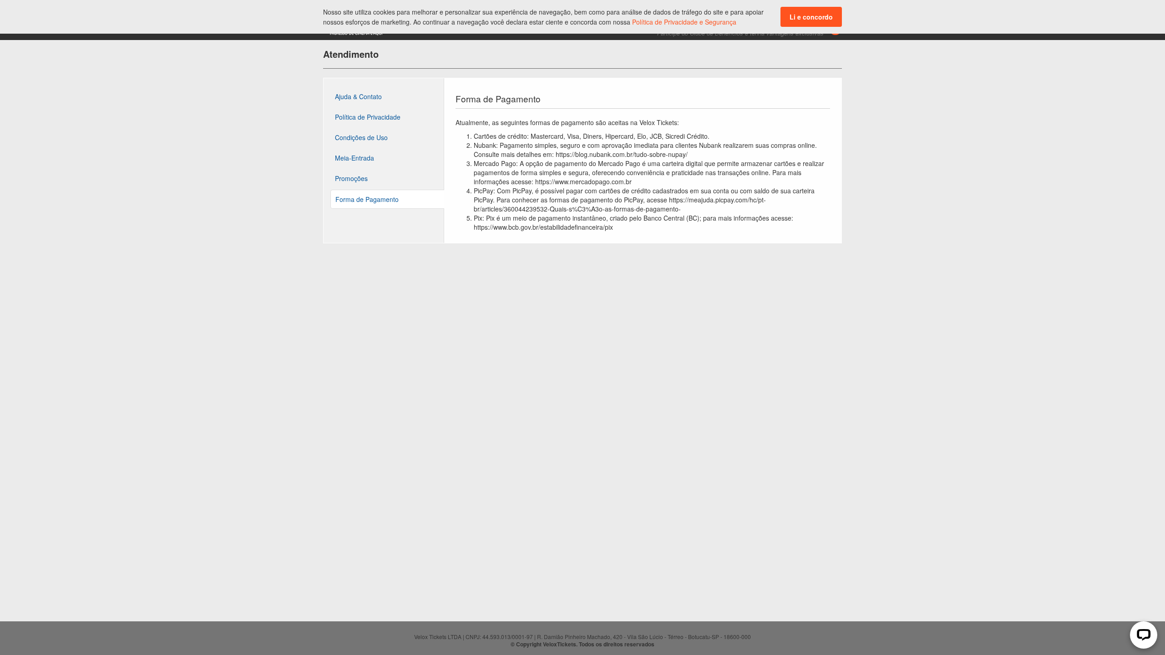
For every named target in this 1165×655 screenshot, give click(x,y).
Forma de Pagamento (367, 199)
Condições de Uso (361, 137)
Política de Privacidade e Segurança (684, 21)
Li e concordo (811, 16)
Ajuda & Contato (358, 96)
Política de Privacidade (367, 116)
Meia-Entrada (354, 157)
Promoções (351, 178)
